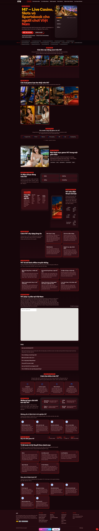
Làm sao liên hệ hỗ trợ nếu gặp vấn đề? (30, 366)
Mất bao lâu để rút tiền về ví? (28, 357)
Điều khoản (63, 516)
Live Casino (63, 520)
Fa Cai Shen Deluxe (45, 1)
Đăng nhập (39, 32)
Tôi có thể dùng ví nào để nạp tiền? (29, 354)
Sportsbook (63, 523)
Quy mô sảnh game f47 (45, 44)
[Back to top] (97, 529)
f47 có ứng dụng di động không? (28, 360)
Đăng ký (51, 514)
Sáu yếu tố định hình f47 (63, 44)
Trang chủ (29, 1)
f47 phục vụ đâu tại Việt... (66, 42)
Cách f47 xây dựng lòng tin (44, 42)
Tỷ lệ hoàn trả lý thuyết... (54, 44)
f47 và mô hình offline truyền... (55, 42)
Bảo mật (63, 517)
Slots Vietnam (60, 1)
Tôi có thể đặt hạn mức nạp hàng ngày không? (32, 368)
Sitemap (81, 527)
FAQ (72, 42)
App (51, 518)
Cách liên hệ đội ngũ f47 (25, 42)
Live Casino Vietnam (78, 1)
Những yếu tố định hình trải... (35, 44)
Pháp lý (62, 518)
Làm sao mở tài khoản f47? (27, 348)
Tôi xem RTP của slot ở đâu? (28, 363)
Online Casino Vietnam (68, 1)
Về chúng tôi (63, 514)
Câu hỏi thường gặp (54, 517)
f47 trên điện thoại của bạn (34, 42)
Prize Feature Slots (36, 1)
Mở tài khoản (27, 32)
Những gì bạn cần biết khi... (25, 44)
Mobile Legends (53, 1)
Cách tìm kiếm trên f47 (78, 42)
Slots (62, 521)
